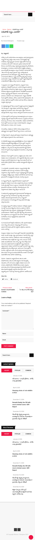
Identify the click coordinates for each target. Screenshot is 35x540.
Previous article (7, 287)
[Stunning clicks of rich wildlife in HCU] (6, 392)
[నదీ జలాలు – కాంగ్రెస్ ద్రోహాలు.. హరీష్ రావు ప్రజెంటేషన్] (6, 380)
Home (4, 29)
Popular (17, 370)
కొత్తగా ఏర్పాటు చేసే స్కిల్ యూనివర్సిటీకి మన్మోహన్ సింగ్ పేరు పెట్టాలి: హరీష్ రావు (22, 492)
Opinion (9, 29)
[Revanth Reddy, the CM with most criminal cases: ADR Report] (6, 404)
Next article (29, 287)
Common (28, 370)
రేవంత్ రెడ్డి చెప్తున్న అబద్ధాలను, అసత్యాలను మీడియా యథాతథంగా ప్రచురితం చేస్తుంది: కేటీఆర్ (22, 416)
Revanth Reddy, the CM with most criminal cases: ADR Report (21, 405)
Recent (6, 370)
